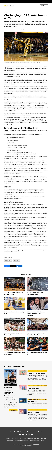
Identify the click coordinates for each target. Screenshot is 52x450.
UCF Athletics (8, 260)
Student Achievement (34, 440)
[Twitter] (23, 434)
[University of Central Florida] (12, 2)
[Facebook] (20, 434)
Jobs (25, 438)
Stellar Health (32, 401)
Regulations (17, 440)
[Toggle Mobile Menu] (48, 1)
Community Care (33, 388)
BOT (12, 438)
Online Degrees (30, 438)
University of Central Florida (26, 432)
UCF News (42, 440)
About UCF (8, 438)
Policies (37, 438)
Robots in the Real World (36, 373)
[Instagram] (32, 434)
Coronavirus (16, 260)
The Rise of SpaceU (34, 412)
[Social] (26, 434)
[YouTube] (29, 434)
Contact (16, 438)
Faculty (21, 438)
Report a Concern (24, 440)
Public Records (10, 440)
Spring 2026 (8, 387)
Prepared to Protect (8, 392)
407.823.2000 (36, 444)
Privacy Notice (43, 438)
